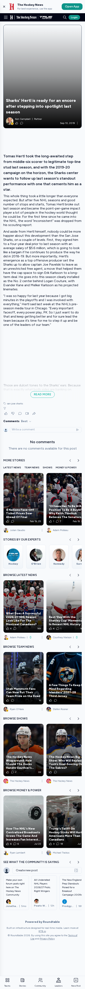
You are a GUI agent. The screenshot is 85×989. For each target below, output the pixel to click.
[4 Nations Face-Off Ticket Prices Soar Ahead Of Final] (24, 499)
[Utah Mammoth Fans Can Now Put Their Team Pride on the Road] (24, 678)
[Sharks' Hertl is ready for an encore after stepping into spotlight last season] (42, 76)
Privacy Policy (47, 938)
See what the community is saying (31, 862)
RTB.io (42, 931)
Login (74, 17)
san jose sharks (15, 403)
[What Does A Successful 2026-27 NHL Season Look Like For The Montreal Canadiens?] (24, 606)
